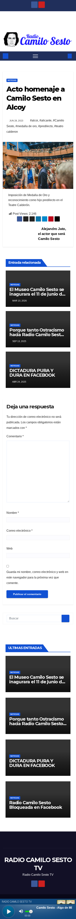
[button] (64, 55)
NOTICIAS (12, 80)
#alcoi (34, 120)
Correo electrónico (19, 530)
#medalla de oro (26, 126)
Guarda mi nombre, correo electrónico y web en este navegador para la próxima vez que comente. (37, 577)
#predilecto (45, 126)
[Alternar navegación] (35, 56)
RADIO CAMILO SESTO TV (38, 20)
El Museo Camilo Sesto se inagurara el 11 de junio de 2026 (37, 294)
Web (9, 548)
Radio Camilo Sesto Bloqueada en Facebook (35, 805)
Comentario (15, 436)
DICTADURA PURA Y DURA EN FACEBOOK (32, 373)
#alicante (45, 120)
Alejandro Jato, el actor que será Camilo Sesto (52, 234)
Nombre (12, 512)
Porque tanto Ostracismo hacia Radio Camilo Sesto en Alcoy (36, 334)
